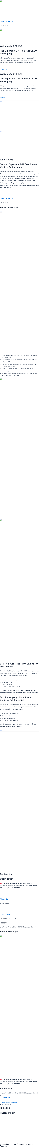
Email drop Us (5, 914)
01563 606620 (6, 21)
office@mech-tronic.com (10, 1102)
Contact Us (3, 69)
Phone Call (4, 899)
